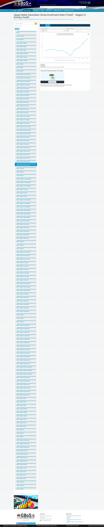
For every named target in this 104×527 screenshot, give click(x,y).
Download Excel (52, 82)
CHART (48, 25)
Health (68, 518)
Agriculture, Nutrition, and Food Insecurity (75, 521)
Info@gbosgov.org (47, 520)
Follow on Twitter (31, 523)
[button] (52, 31)
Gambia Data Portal (58, 10)
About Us (19, 10)
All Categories (20, 19)
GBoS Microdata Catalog (68, 10)
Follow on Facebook (21, 523)
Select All (17, 28)
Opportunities (36, 10)
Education (69, 517)
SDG (67, 523)
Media (42, 10)
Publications (48, 10)
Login (52, 4)
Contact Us (47, 4)
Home (15, 10)
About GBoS (42, 4)
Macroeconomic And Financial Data (74, 515)
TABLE (43, 25)
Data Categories (27, 10)
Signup (55, 4)
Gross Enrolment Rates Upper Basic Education (33, 19)
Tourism (68, 520)
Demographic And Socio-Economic (74, 519)
